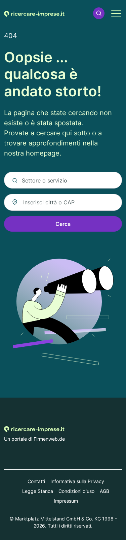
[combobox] (63, 202)
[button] (98, 13)
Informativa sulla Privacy (77, 481)
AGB (104, 491)
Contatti (36, 481)
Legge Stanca (37, 491)
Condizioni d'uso (76, 491)
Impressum (66, 501)
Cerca (63, 224)
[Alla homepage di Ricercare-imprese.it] (34, 13)
